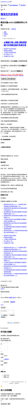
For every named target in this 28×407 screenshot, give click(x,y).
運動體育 (12, 302)
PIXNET (7, 381)
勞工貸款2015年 (8, 54)
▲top (2, 304)
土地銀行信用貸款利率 (10, 52)
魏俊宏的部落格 (9, 14)
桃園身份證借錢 (8, 50)
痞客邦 (10, 297)
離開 (9, 404)
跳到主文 (3, 18)
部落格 (5, 34)
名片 (5, 35)
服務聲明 (17, 383)
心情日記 (13, 29)
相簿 (5, 32)
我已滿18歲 (3, 404)
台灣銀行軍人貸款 (9, 56)
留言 (14, 297)
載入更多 (3, 307)
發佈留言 (3, 317)
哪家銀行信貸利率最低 (10, 49)
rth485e (2, 288)
